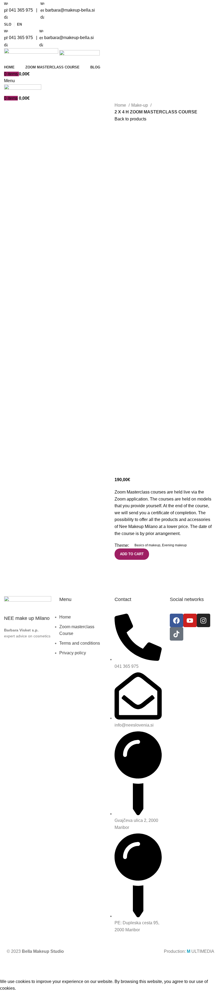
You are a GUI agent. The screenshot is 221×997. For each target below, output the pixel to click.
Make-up (140, 105)
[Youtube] (190, 620)
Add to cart (132, 554)
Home (121, 105)
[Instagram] (203, 620)
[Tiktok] (176, 634)
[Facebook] (176, 620)
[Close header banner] (6, 964)
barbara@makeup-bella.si (69, 10)
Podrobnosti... (199, 974)
